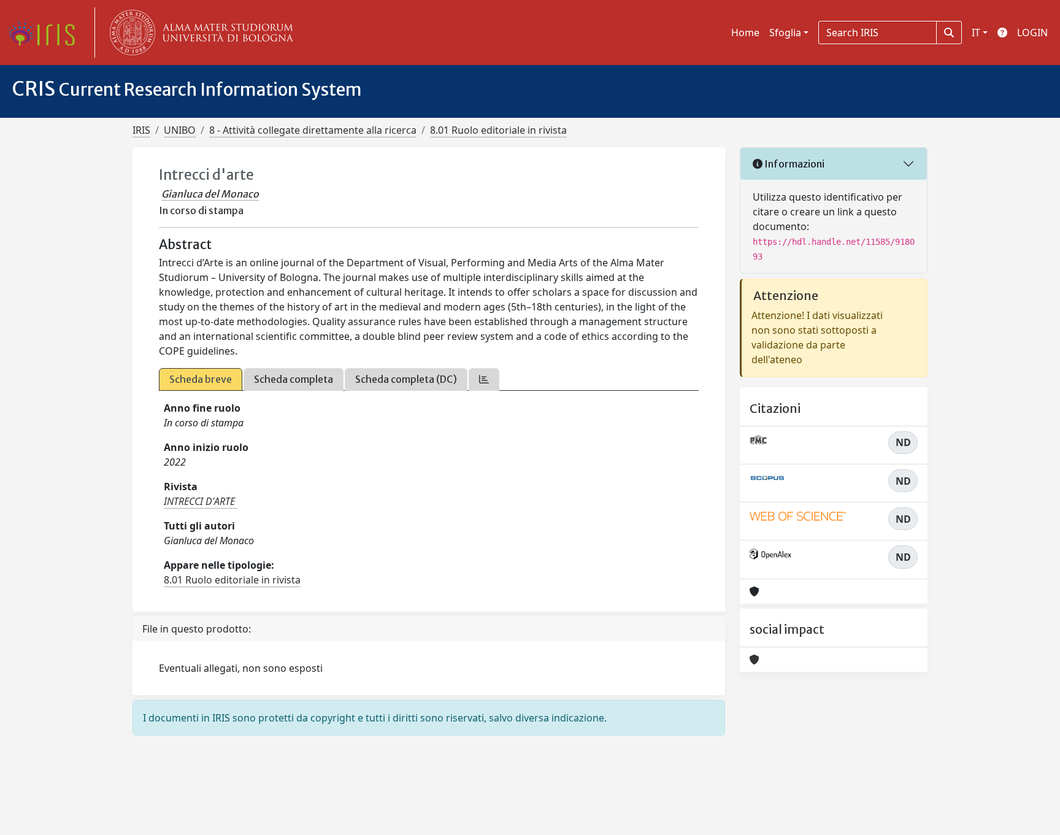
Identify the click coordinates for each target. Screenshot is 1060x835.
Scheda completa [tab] (293, 379)
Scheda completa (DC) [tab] (406, 379)
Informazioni (793, 164)
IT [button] (976, 32)
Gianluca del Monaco (210, 194)
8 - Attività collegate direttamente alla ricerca (313, 130)
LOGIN (1032, 32)
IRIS (141, 130)
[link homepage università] (198, 32)
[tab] (484, 379)
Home (745, 32)
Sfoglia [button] (785, 32)
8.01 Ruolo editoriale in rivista (498, 130)
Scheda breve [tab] (200, 379)
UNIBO (180, 130)
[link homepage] (46, 32)
